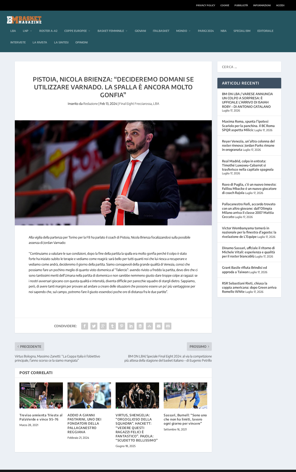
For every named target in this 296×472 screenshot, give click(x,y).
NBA (224, 31)
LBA (13, 31)
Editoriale (265, 31)
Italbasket (161, 31)
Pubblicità (241, 5)
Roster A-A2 (48, 31)
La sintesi (61, 42)
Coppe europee (75, 31)
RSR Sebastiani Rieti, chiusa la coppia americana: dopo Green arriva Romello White (249, 287)
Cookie (224, 5)
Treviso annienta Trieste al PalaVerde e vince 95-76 (41, 417)
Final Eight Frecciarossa (135, 104)
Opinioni (81, 42)
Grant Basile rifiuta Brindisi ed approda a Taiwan (244, 270)
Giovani (140, 31)
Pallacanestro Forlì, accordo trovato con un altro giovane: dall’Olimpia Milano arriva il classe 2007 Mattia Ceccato (248, 210)
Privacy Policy (205, 5)
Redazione (90, 104)
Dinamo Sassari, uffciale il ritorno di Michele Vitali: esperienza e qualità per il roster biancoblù (248, 252)
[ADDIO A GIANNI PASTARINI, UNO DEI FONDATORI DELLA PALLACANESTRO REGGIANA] (89, 395)
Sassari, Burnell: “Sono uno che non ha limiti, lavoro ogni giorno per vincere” (185, 419)
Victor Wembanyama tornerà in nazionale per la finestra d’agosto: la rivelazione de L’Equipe (249, 232)
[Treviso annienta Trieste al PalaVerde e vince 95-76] (41, 395)
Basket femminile (111, 31)
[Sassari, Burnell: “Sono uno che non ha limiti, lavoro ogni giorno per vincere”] (185, 395)
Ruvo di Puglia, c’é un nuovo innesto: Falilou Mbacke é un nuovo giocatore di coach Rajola (249, 188)
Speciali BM (242, 31)
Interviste (18, 42)
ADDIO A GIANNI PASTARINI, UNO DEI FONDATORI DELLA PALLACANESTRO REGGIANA (84, 423)
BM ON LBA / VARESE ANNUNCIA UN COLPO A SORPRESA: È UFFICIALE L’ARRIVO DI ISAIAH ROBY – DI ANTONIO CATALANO (247, 100)
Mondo (181, 31)
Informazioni (262, 5)
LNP (25, 31)
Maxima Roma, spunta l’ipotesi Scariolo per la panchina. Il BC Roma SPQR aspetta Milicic (248, 125)
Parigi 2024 (206, 31)
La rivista (40, 42)
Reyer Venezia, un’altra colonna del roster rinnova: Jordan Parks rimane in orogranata (248, 145)
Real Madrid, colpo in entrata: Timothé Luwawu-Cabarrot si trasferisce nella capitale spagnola (248, 165)
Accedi (280, 5)
